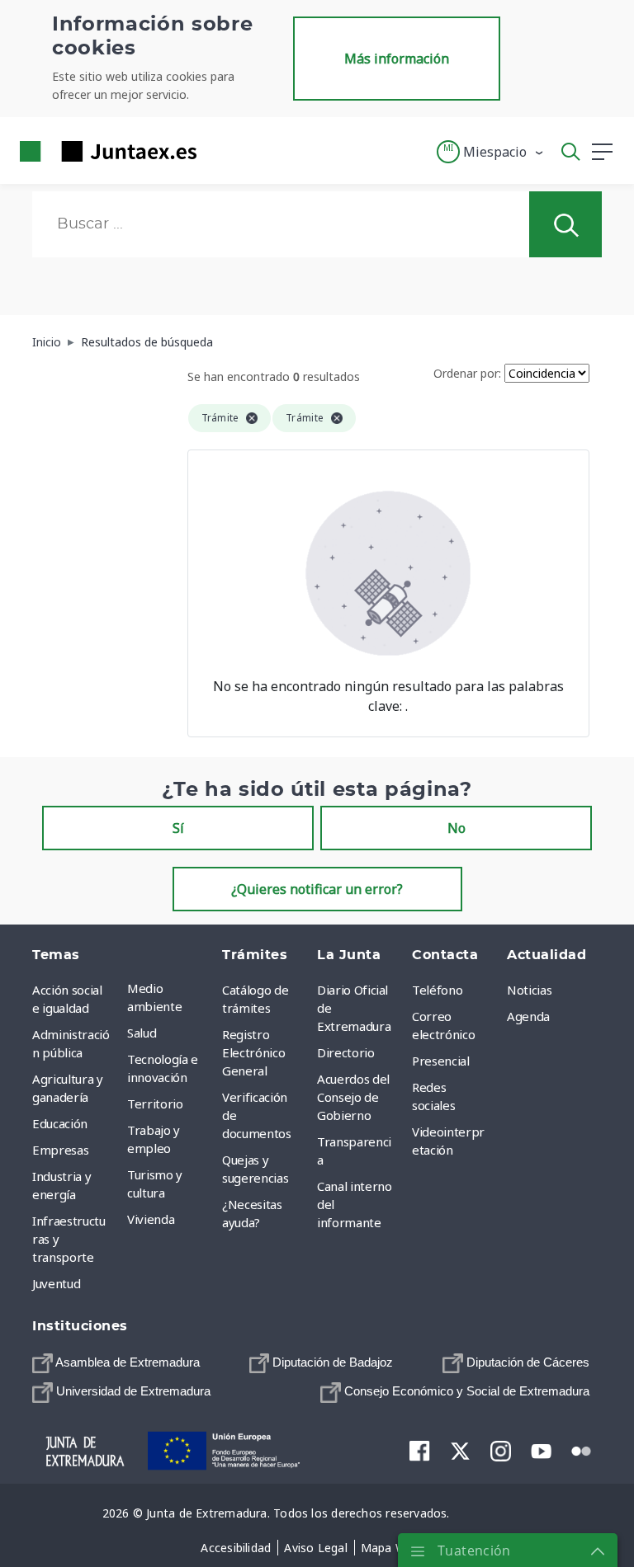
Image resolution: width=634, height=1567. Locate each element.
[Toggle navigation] (219, 150)
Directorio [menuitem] (346, 1052)
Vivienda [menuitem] (150, 1219)
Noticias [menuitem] (529, 989)
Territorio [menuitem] (155, 1103)
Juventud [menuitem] (56, 1283)
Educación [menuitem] (60, 1123)
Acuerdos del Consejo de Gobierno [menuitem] (353, 1097)
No (456, 828)
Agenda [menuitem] (528, 1016)
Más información (396, 58)
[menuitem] (116, 1363)
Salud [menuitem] (141, 1032)
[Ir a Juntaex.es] (103, 151)
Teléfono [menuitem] (437, 989)
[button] (490, 152)
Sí (178, 828)
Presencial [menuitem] (441, 1060)
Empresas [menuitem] (60, 1149)
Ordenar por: (467, 373)
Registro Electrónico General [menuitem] (253, 1052)
